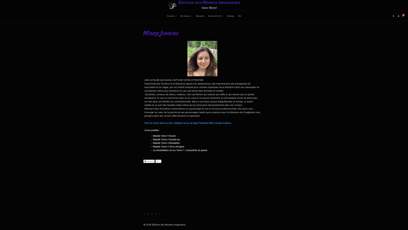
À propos (170, 16)
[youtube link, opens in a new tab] (156, 214)
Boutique (230, 16)
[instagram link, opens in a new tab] (148, 214)
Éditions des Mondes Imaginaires (209, 2)
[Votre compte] (398, 16)
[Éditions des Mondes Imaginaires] (172, 5)
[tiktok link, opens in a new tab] (152, 214)
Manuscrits (200, 16)
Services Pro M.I (214, 16)
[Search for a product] (393, 16)
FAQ (239, 16)
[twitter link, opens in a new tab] (159, 214)
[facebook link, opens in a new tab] (144, 214)
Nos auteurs (185, 16)
